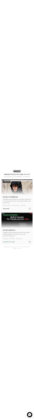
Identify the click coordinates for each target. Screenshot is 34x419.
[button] (29, 414)
